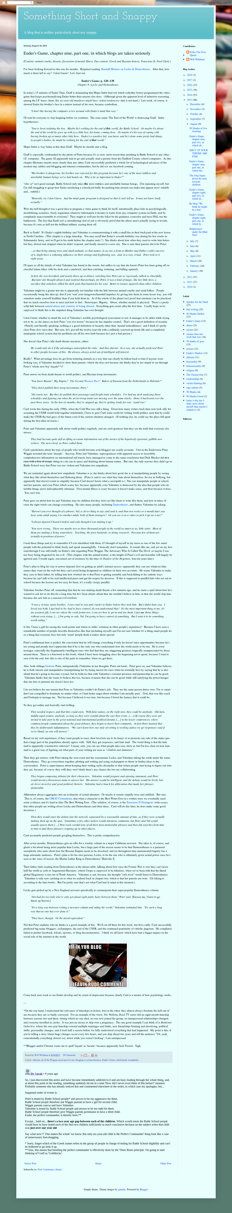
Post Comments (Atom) (50, 1169)
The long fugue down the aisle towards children (198, 180)
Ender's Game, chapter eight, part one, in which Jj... (197, 219)
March (193, 261)
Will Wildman (197, 59)
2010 (190, 287)
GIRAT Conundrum (60, 798)
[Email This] (82, 1055)
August (194, 124)
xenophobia (133, 1059)
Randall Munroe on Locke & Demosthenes (125, 69)
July (192, 241)
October (194, 114)
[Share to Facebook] (92, 1055)
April (193, 256)
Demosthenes (120, 504)
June (192, 246)
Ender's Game (108, 1059)
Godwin (50, 666)
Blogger (144, 1189)
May (192, 251)
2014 (190, 95)
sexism (189, 348)
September (196, 118)
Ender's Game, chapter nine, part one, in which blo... (197, 165)
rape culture (192, 387)
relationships (192, 379)
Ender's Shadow (194, 353)
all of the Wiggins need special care (57, 1059)
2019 (190, 75)
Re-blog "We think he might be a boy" (198, 206)
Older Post (165, 1163)
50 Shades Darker (195, 313)
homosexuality (193, 366)
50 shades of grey (195, 341)
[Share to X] (89, 1055)
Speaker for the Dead (197, 302)
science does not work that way (194, 335)
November (196, 109)
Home (98, 1163)
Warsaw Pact (91, 381)
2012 (190, 277)
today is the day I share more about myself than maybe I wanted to (196, 405)
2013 (190, 99)
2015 (190, 89)
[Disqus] (98, 1112)
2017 (190, 80)
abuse (189, 325)
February (195, 265)
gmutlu (121, 1189)
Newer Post (30, 1163)
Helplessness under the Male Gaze (198, 232)
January (194, 271)
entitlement (121, 1059)
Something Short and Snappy (91, 16)
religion (190, 370)
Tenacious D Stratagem (140, 802)
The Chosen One (194, 374)
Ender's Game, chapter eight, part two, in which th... (197, 194)
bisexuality (191, 361)
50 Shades (191, 392)
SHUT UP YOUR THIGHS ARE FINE (198, 153)
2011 (190, 282)
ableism (36, 1059)
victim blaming (194, 383)
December (195, 104)
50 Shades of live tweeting (198, 129)
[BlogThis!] (86, 1055)
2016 (190, 85)
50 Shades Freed (194, 396)
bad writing (192, 309)
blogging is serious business (88, 1059)
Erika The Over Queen (198, 54)
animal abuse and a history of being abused (69, 306)
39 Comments (69, 1055)
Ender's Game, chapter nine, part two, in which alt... (197, 140)
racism (189, 329)
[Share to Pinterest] (96, 1055)
